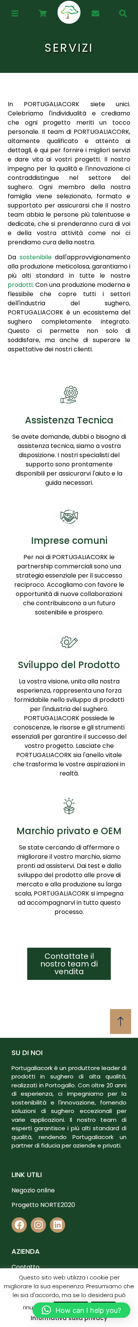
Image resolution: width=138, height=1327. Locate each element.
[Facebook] (19, 1225)
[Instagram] (38, 1225)
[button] (81, 1310)
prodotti (20, 284)
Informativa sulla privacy (69, 1318)
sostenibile (36, 257)
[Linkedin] (57, 1225)
